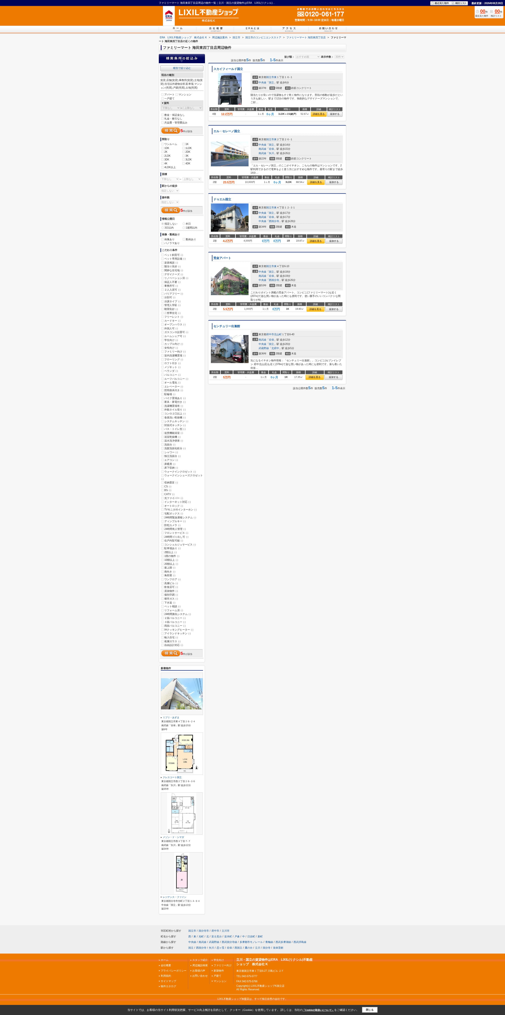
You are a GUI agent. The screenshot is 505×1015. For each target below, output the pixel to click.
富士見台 (216, 936)
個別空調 (171, 594)
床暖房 (169, 463)
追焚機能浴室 (173, 432)
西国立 (238, 947)
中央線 (262, 82)
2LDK (167, 155)
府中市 (270, 334)
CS (167, 486)
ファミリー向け (175, 351)
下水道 (169, 602)
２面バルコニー (175, 618)
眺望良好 (171, 309)
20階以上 (171, 563)
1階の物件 (171, 556)
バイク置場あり (175, 398)
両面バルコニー (175, 625)
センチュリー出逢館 (226, 326)
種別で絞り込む (182, 68)
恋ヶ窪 (220, 947)
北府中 (275, 348)
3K (187, 155)
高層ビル (171, 583)
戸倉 (237, 936)
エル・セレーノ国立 (226, 131)
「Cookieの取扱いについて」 (318, 1010)
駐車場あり (172, 548)
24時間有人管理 (175, 528)
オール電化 (172, 382)
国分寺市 (204, 930)
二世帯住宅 (172, 313)
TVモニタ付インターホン (180, 509)
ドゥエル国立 (222, 199)
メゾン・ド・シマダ (173, 837)
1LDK (188, 148)
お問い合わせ (200, 975)
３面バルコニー (175, 621)
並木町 (228, 936)
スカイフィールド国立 (228, 69)
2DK (187, 151)
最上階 (169, 567)
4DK (187, 163)
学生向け (171, 340)
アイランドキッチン (177, 633)
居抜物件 (171, 590)
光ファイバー (173, 498)
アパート (169, 94)
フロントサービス (176, 532)
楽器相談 (171, 262)
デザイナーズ (173, 274)
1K (187, 144)
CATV (169, 494)
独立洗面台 (172, 456)
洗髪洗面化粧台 (175, 448)
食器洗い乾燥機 (175, 417)
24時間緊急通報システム (180, 517)
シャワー (171, 452)
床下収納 (171, 467)
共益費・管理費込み (175, 122)
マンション (185, 94)
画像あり (169, 239)
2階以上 (170, 552)
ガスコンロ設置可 (176, 332)
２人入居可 (172, 289)
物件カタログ (168, 986)
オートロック (173, 505)
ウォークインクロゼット (180, 471)
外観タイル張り (175, 409)
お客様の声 (198, 970)
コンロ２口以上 (175, 413)
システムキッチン (176, 421)
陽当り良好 (172, 266)
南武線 (262, 148)
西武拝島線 (300, 942)
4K (165, 163)
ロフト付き (172, 363)
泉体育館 (278, 947)
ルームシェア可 (175, 336)
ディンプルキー (175, 521)
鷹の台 (248, 947)
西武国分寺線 (229, 942)
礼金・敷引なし (173, 118)
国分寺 (266, 947)
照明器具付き (173, 390)
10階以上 (171, 559)
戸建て (217, 975)
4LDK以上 (170, 167)
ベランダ (171, 370)
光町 (201, 936)
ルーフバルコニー (176, 378)
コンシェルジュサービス (180, 544)
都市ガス (171, 598)
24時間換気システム (177, 614)
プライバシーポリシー (173, 970)
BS (167, 490)
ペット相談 (172, 606)
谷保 (271, 148)
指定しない (171, 223)
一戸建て (169, 98)
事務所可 (171, 285)
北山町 (278, 334)
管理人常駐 (172, 305)
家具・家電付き (175, 401)
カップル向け (173, 343)
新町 (260, 936)
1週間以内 (191, 227)
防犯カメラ (172, 525)
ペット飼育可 (173, 254)
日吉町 (251, 936)
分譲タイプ (172, 301)
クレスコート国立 (172, 777)
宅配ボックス (173, 513)
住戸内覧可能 (173, 540)
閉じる (370, 1009)
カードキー (172, 320)
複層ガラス (172, 641)
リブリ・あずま (171, 717)
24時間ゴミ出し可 (176, 536)
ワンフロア (172, 579)
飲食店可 (171, 587)
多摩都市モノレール (251, 942)
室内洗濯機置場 (175, 355)
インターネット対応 (177, 501)
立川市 (225, 930)
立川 (257, 947)
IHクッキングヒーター (178, 629)
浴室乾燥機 (172, 436)
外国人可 (171, 328)
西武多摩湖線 (283, 942)
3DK (166, 159)
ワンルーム (170, 144)
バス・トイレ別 (175, 428)
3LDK (188, 159)
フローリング (173, 359)
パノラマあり (172, 243)
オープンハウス (175, 324)
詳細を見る (319, 114)
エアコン (171, 460)
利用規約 (166, 975)
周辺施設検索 (200, 965)
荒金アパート (222, 258)
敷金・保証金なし (174, 114)
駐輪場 (169, 394)
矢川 (271, 153)
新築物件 (219, 970)
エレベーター (173, 386)
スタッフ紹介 (200, 960)
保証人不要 (172, 282)
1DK (166, 148)
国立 (271, 82)
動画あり (191, 239)
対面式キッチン (175, 425)
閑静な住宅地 (173, 270)
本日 (188, 223)
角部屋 (169, 575)
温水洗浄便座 (173, 440)
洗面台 (169, 444)
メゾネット (172, 367)
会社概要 (166, 965)
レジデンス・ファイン (174, 897)
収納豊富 (171, 482)
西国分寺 (274, 221)
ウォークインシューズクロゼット (182, 477)
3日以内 (169, 227)
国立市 (270, 77)
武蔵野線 (264, 348)
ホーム (164, 960)
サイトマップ (168, 981)
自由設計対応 (173, 645)
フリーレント (173, 316)
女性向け (171, 347)
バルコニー (172, 374)
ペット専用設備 (175, 258)
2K (165, 151)
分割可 (169, 297)
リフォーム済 (173, 610)
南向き (169, 571)
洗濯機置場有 (173, 405)
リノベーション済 (176, 278)
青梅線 (269, 942)
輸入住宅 (171, 637)
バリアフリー (173, 293)
